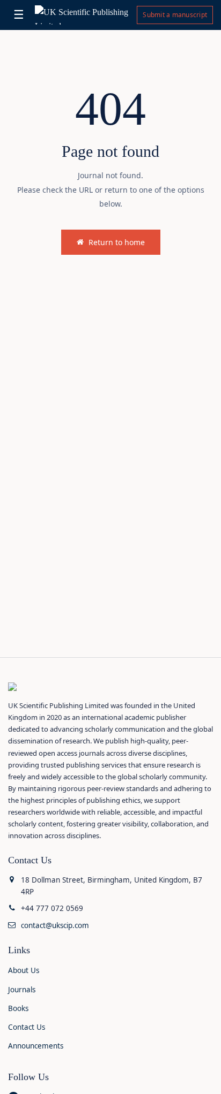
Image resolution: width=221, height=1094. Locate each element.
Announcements (35, 1046)
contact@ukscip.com (55, 925)
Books (18, 1008)
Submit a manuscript (175, 14)
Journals (21, 989)
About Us (23, 970)
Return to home (117, 242)
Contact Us (26, 1027)
